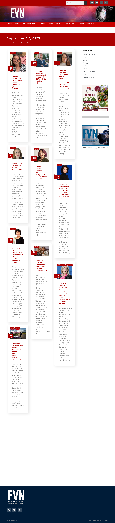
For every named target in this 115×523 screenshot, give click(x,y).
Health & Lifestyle (54, 24)
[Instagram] (101, 2)
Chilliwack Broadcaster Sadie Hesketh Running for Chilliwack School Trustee (17, 82)
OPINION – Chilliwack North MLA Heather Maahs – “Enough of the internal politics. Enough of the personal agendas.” (65, 293)
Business (42, 24)
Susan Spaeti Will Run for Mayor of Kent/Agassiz (17, 166)
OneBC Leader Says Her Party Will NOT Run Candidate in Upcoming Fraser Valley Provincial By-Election (65, 191)
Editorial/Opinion (62, 264)
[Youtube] (96, 2)
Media (17, 328)
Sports (17, 24)
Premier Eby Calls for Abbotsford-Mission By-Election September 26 (41, 265)
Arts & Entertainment (29, 24)
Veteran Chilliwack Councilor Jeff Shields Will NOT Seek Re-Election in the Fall (41, 77)
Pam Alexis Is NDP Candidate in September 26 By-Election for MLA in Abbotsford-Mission (18, 255)
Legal (12, 328)
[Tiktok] (106, 2)
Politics (81, 24)
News (10, 24)
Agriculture (90, 24)
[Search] (85, 3)
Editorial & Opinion (69, 24)
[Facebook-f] (92, 2)
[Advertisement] (64, 13)
